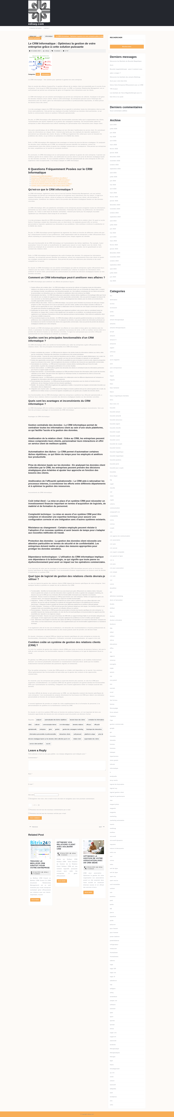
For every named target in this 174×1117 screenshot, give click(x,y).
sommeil (112, 1008)
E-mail (30, 784)
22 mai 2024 (36, 872)
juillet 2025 (113, 176)
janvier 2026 (114, 152)
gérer (50, 729)
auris (111, 355)
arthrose (112, 351)
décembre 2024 (115, 204)
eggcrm (112, 656)
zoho (111, 1104)
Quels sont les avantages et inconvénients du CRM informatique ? (50, 181)
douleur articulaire (116, 620)
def (111, 592)
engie (112, 668)
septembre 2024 (115, 216)
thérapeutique (114, 1048)
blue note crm (114, 404)
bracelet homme (115, 448)
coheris (112, 504)
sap (111, 984)
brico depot (113, 476)
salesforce (113, 980)
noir (111, 856)
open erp (113, 876)
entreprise (43, 729)
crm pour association (117, 568)
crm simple (113, 572)
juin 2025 (113, 180)
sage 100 (113, 968)
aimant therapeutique (117, 319)
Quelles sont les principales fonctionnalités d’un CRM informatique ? (50, 180)
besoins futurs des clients (77, 719)
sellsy (112, 992)
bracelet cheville (115, 428)
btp (111, 480)
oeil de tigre (114, 868)
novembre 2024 (115, 208)
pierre (112, 912)
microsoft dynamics (116, 840)
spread (112, 1024)
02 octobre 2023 (36, 51)
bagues (112, 379)
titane (112, 1064)
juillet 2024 (113, 224)
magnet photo (114, 804)
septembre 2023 (115, 265)
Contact (46, 28)
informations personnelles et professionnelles (43, 734)
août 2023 (113, 269)
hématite (113, 740)
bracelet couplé (115, 436)
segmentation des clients (91, 739)
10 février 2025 (64, 853)
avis (111, 371)
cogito (112, 500)
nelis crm (113, 852)
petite (112, 904)
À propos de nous (35, 28)
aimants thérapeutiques (117, 327)
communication (115, 508)
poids (111, 920)
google (112, 728)
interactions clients (64, 734)
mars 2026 (113, 144)
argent (112, 347)
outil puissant (77, 734)
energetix (113, 664)
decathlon (113, 588)
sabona (112, 960)
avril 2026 (113, 140)
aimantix (112, 323)
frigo (111, 720)
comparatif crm (115, 512)
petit (111, 900)
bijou (111, 384)
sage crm (113, 972)
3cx (111, 295)
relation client (77, 739)
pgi (111, 908)
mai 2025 (113, 184)
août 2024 (113, 220)
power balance (115, 936)
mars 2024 (113, 240)
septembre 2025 (115, 168)
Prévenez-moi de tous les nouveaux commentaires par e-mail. (50, 809)
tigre (111, 1060)
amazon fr (113, 339)
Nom (30, 774)
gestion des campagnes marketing (73, 729)
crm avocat (113, 548)
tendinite (113, 1044)
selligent (112, 988)
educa (112, 640)
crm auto (113, 544)
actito (112, 311)
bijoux (112, 392)
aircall (112, 331)
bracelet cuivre (115, 440)
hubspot (112, 752)
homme (112, 744)
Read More (36, 900)
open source (114, 880)
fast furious (113, 700)
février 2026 (114, 148)
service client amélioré (36, 743)
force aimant (114, 712)
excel (111, 692)
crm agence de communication (120, 536)
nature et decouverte (117, 848)
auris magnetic (115, 359)
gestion (57, 729)
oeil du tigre (114, 872)
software (113, 1004)
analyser (38, 719)
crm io (112, 560)
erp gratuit (113, 680)
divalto (112, 604)
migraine (113, 844)
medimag (113, 828)
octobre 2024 (114, 212)
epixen (112, 672)
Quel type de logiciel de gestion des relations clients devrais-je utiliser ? (51, 183)
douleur (112, 616)
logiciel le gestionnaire (117, 796)
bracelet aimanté (115, 416)
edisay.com (36, 23)
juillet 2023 (113, 273)
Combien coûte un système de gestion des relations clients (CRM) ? (50, 185)
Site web (31, 794)
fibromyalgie (114, 708)
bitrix (111, 400)
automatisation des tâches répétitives (56, 719)
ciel (111, 492)
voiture (112, 1080)
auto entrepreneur (116, 367)
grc (111, 732)
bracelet (112, 408)
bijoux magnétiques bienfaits (119, 396)
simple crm (113, 1000)
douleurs (113, 624)
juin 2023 (113, 277)
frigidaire (113, 716)
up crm (112, 1072)
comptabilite (114, 516)
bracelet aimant (115, 412)
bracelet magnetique (116, 456)
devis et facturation (116, 600)
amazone (113, 343)
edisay (47, 51)
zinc (111, 1100)
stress (112, 1028)
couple (112, 528)
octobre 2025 (114, 164)
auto (111, 363)
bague (112, 375)
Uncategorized (114, 1068)
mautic (112, 824)
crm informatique (65, 724)
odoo (111, 864)
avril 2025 (113, 188)
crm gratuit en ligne (116, 556)
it (110, 772)
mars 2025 (113, 192)
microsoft (113, 836)
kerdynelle (113, 776)
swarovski (113, 1040)
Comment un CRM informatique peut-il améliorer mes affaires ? (49, 178)
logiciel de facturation (117, 784)
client (111, 496)
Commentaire (33, 757)
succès (48, 743)
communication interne (49, 724)
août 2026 (113, 124)
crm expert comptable (117, 552)
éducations (113, 644)
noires (112, 860)
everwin (112, 688)
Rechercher (116, 37)
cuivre (112, 584)
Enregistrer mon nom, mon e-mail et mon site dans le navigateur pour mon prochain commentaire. (62, 798)
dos (111, 612)
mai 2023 (113, 281)
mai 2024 (113, 232)
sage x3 (112, 976)
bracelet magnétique (116, 452)
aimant (112, 315)
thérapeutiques (115, 1052)
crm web (112, 576)
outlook (112, 888)
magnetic (113, 808)
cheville (112, 488)
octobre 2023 (114, 261)
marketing (113, 816)
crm (41, 36)
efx (111, 652)
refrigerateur (114, 944)
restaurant (113, 948)
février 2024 (114, 245)
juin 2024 (113, 228)
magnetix (113, 812)
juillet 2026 (113, 128)
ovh (111, 892)
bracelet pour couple (117, 468)
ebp (111, 628)
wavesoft (113, 1084)
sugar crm (113, 1032)
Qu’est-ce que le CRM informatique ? (41, 176)
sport (111, 1016)
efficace (88, 724)
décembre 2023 (115, 253)
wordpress (113, 1096)
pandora (112, 896)
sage (111, 964)
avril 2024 (113, 236)
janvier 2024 (114, 249)
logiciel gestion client (117, 792)
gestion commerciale (117, 724)
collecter (37, 724)
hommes (112, 748)
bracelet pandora (115, 460)
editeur (112, 636)
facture (112, 696)
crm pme (113, 564)
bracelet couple (115, 432)
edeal (112, 632)
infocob (112, 764)
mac (111, 800)
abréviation (113, 299)
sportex (112, 1020)
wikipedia (113, 1088)
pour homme (114, 932)
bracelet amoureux (116, 420)
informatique (48, 36)
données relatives (78, 724)
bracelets (113, 472)
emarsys (112, 660)
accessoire (113, 307)
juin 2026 (113, 132)
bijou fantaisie (114, 388)
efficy (111, 648)
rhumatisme (114, 952)
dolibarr (112, 608)
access (112, 303)
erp (111, 676)
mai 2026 (113, 136)
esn (111, 684)
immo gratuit (114, 760)
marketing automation (117, 820)
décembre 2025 (115, 156)
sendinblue (113, 996)
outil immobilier (115, 884)
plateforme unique (90, 734)
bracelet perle (114, 464)
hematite (113, 736)
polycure (113, 924)
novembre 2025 (115, 160)
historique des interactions (94, 729)
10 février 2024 (90, 867)
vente (112, 1076)
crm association (115, 540)
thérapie (112, 1056)
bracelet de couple (116, 444)
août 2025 (113, 172)
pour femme (114, 928)
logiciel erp (113, 788)
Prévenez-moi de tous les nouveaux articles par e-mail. (48, 813)
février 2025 (114, 196)
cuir (111, 580)
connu (112, 520)
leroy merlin (114, 780)
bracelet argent (115, 424)
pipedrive (113, 916)
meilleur (112, 832)
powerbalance (114, 940)
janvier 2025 (114, 200)
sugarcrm (113, 1036)
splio (111, 1012)
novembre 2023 (115, 257)
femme (112, 704)
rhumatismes (114, 956)
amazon (112, 335)
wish (111, 1092)
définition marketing (116, 596)
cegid (111, 484)
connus (112, 524)
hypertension (114, 756)
